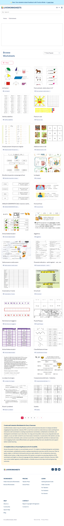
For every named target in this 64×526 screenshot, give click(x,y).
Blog (5, 512)
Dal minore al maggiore (9, 321)
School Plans (26, 484)
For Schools (44, 493)
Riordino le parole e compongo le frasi (13, 175)
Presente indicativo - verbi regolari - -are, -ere (47, 262)
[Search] (3, 12)
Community (7, 506)
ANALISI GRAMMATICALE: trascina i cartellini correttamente (16, 204)
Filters (7, 62)
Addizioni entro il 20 (40, 146)
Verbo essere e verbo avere (10, 262)
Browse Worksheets (9, 484)
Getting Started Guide (47, 481)
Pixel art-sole (38, 116)
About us (6, 503)
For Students (44, 490)
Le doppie (37, 175)
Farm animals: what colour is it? (43, 88)
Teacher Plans (26, 481)
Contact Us (26, 506)
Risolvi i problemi (7, 406)
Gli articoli (37, 291)
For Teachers (44, 487)
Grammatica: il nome (8, 291)
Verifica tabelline (7, 116)
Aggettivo (37, 234)
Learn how (50, 2)
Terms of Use (37, 519)
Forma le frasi (38, 204)
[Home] (11, 7)
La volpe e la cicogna (8, 378)
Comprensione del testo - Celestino (44, 378)
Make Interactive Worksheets (12, 481)
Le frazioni (5, 88)
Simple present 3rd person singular (12, 146)
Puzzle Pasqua (38, 321)
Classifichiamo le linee (40, 349)
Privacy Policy (44, 519)
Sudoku (36, 406)
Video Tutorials (45, 484)
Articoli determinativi (8, 234)
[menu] (62, 8)
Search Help (7, 509)
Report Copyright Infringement (31, 503)
